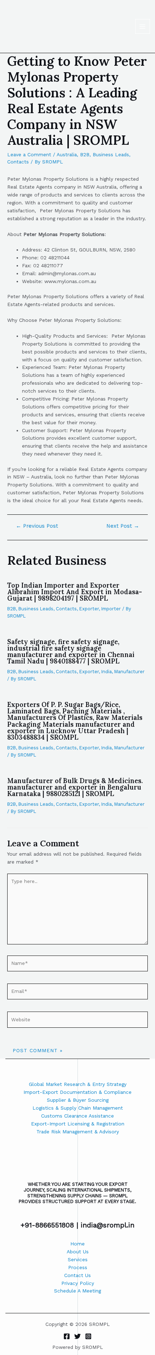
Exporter (89, 608)
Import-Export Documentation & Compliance (77, 1092)
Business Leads (111, 154)
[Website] (77, 1021)
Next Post (122, 526)
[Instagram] (88, 1336)
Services (78, 1259)
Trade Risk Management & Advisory (77, 1131)
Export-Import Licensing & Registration (77, 1124)
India (106, 671)
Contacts (18, 162)
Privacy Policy (77, 1283)
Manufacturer (129, 671)
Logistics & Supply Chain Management (77, 1108)
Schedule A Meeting (77, 1291)
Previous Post (37, 526)
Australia (67, 154)
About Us (78, 1251)
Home (77, 1244)
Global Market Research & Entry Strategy (78, 1084)
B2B (84, 154)
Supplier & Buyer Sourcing (77, 1100)
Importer (111, 608)
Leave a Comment (29, 154)
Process (77, 1267)
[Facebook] (66, 1336)
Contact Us (77, 1275)
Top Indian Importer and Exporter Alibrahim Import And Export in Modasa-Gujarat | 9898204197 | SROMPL (74, 591)
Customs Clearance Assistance (77, 1116)
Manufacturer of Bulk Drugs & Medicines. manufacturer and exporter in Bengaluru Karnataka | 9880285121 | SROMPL (75, 787)
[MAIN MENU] (142, 26)
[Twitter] (77, 1336)
